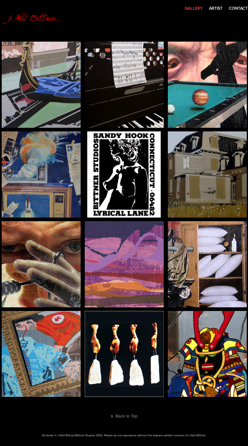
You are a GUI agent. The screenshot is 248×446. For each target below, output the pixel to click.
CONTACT (238, 8)
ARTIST (216, 8)
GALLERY (194, 8)
